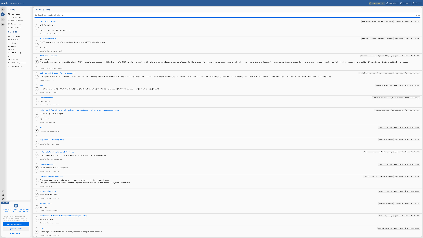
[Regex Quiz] (3, 24)
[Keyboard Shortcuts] (3, 195)
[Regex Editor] (3, 9)
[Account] (3, 19)
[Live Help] (3, 191)
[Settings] (3, 199)
